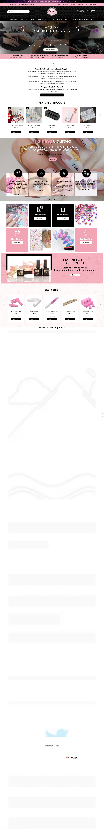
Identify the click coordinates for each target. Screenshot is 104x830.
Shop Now (75, 275)
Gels (49, 19)
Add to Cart (16, 132)
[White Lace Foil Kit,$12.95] (88, 115)
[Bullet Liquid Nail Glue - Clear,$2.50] (52, 302)
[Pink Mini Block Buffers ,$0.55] (88, 302)
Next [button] (100, 115)
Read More (17, 194)
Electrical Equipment (57, 19)
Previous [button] (3, 115)
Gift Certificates (93, 4)
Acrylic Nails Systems (40, 19)
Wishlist (58, 4)
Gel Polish (31, 19)
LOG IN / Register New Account (52, 95)
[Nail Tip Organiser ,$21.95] (52, 115)
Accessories (67, 19)
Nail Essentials (23, 19)
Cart (86, 4)
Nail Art (16, 19)
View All (52, 159)
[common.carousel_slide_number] (52, 37)
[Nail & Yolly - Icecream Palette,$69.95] (34, 115)
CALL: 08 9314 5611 (12, 4)
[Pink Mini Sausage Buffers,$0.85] (16, 302)
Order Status (80, 4)
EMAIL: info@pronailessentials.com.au (26, 4)
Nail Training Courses (77, 19)
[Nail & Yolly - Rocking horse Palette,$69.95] (16, 115)
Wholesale (73, 4)
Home (11, 19)
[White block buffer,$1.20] (34, 302)
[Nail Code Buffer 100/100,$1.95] (70, 302)
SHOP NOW (40, 218)
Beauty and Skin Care (89, 19)
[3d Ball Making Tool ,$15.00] (70, 115)
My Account (65, 4)
